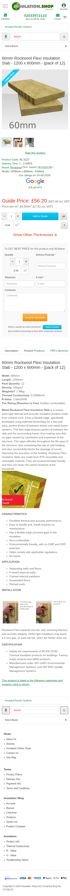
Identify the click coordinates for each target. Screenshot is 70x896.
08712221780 (45, 167)
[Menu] (5, 6)
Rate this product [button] (35, 152)
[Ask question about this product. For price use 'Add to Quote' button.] (64, 225)
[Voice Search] (6, 37)
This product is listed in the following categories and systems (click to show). (32, 682)
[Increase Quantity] (17, 216)
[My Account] (64, 6)
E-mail (39, 277)
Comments (10, 290)
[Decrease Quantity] (4, 216)
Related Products (34, 350)
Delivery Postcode (45, 255)
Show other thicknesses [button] (33, 235)
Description (11, 350)
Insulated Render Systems (18, 27)
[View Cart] (66, 17)
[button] (40, 216)
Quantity (9, 255)
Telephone (10, 277)
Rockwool (16, 167)
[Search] (64, 37)
